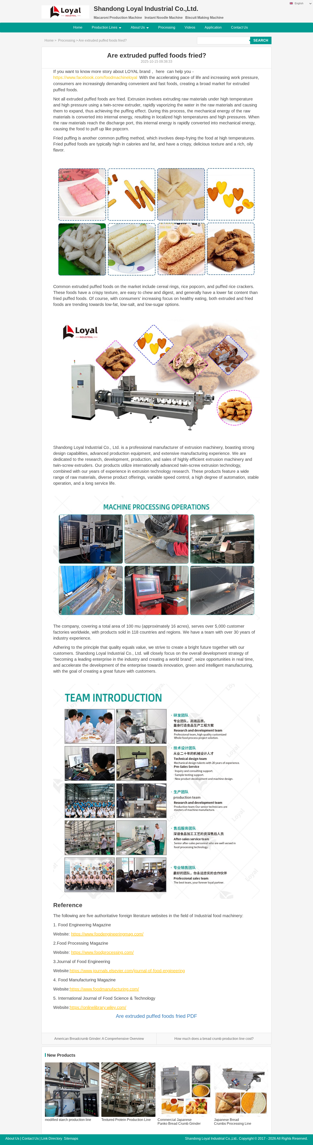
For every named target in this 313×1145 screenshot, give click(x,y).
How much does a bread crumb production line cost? (214, 1038)
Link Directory (51, 1138)
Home (77, 27)
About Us (138, 27)
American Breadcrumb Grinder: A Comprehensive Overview (99, 1038)
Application (213, 27)
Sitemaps (71, 1138)
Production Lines (104, 27)
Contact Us (239, 27)
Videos (190, 27)
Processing (166, 27)
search (260, 40)
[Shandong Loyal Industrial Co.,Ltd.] (65, 9)
